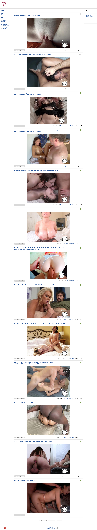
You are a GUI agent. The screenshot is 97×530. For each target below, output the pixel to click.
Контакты (23, 7)
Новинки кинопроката (6, 12)
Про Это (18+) (4, 24)
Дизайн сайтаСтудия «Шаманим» (51, 528)
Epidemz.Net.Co (5, 7)
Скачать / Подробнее (19, 50)
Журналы (3, 17)
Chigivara (66, 166)
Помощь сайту (89, 16)
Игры (2, 13)
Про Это (72, 50)
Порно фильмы (5, 25)
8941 (58, 520)
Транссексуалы (5, 27)
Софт (2, 23)
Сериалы (3, 16)
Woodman (66, 243)
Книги (3, 18)
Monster (66, 358)
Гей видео (4, 28)
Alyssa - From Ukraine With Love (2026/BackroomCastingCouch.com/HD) (33, 441)
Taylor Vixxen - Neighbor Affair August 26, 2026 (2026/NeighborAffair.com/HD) (34, 284)
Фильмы (3, 10)
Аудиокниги (4, 20)
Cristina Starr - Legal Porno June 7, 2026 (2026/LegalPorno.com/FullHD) (32, 54)
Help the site (88, 15)
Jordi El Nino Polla (64, 125)
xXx (67, 50)
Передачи (3, 21)
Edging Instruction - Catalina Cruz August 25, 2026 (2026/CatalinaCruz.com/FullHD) (35, 209)
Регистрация (92, 7)
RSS (18, 7)
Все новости (12, 7)
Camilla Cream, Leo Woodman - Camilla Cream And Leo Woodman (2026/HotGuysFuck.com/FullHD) (40, 323)
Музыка (2, 14)
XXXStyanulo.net (89, 21)
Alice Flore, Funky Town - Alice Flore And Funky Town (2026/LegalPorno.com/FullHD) (36, 170)
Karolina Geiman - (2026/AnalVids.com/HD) (25, 480)
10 (53, 520)
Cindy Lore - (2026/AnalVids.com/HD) (23, 402)
